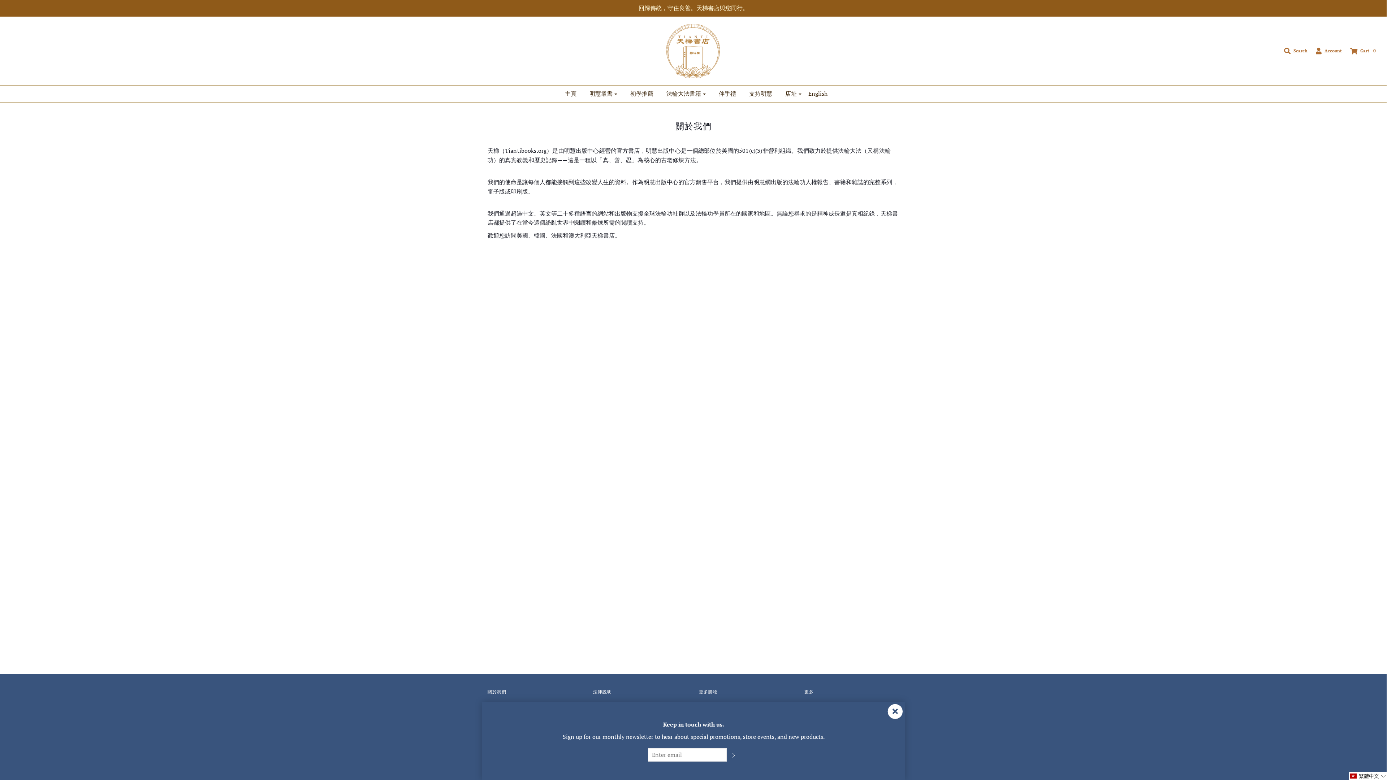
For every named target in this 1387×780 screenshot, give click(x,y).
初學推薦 (641, 94)
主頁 (570, 94)
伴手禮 (727, 94)
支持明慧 (760, 94)
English (818, 94)
